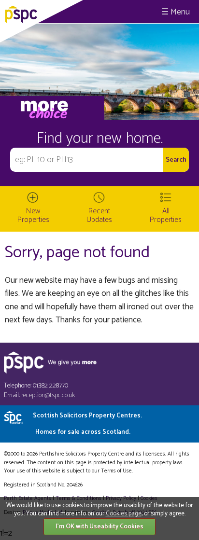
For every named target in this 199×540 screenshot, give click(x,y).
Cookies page (124, 514)
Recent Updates (99, 215)
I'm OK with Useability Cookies (99, 527)
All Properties (166, 215)
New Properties (33, 215)
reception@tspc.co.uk (48, 395)
